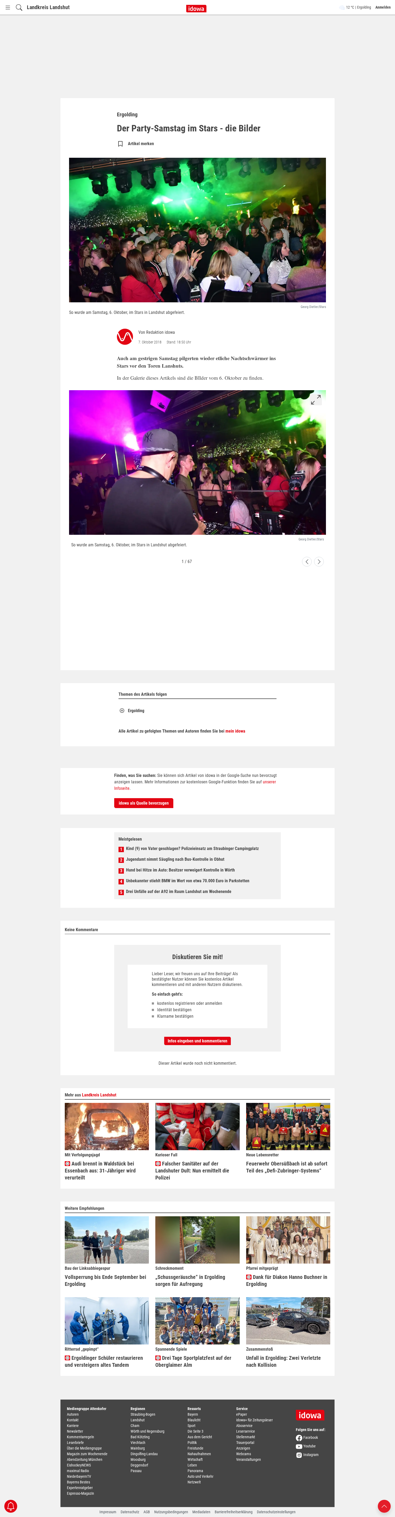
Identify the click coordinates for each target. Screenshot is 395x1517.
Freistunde (195, 1448)
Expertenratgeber (80, 1488)
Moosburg (138, 1459)
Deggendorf (139, 1465)
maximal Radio (78, 1471)
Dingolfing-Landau (144, 1454)
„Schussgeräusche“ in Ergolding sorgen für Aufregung (190, 1280)
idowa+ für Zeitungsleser (254, 1420)
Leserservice (245, 1431)
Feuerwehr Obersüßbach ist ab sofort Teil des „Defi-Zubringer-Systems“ (286, 1167)
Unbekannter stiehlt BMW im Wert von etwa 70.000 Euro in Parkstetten (187, 880)
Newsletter (75, 1431)
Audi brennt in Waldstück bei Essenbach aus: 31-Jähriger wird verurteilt (100, 1170)
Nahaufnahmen (199, 1454)
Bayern (193, 1414)
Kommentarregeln (80, 1437)
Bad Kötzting (140, 1437)
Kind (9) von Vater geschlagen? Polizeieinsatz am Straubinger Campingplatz (192, 848)
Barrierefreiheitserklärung (234, 1512)
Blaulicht (194, 1420)
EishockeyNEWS (79, 1465)
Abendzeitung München (84, 1459)
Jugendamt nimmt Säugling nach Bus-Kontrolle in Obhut (175, 859)
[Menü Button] (7, 7)
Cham (135, 1425)
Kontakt (72, 1420)
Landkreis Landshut (48, 7)
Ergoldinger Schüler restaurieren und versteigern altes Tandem (104, 1361)
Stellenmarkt (245, 1437)
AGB (146, 1512)
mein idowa (235, 731)
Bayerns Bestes (78, 1482)
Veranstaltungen (248, 1459)
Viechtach (138, 1442)
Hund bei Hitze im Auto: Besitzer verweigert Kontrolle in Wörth (180, 870)
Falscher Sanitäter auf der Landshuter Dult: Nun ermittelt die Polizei (192, 1170)
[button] (307, 561)
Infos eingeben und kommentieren (197, 1040)
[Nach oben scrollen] (384, 1505)
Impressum (107, 1512)
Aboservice (244, 1425)
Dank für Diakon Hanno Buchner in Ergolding (286, 1280)
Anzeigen (243, 1448)
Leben (192, 1465)
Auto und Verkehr (200, 1476)
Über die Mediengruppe (84, 1448)
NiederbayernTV (79, 1476)
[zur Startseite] (312, 1413)
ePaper (241, 1414)
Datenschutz (130, 1512)
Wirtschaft (195, 1459)
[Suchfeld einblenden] (19, 7)
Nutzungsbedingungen (171, 1512)
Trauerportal (245, 1442)
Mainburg (138, 1448)
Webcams (243, 1454)
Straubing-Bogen (143, 1414)
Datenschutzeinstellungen (276, 1512)
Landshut (138, 1420)
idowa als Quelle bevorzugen (144, 803)
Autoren (73, 1414)
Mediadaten (201, 1512)
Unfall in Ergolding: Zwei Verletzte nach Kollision (283, 1361)
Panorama (195, 1471)
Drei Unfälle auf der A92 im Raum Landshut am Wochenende (178, 891)
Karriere (73, 1425)
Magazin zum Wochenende (87, 1454)
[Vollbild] (316, 399)
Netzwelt (194, 1482)
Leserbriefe (75, 1442)
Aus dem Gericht (200, 1437)
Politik (192, 1442)
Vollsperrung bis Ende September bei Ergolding (105, 1280)
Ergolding (136, 710)
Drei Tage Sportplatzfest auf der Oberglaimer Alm (193, 1361)
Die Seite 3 (195, 1431)
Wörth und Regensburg (147, 1431)
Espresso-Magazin (80, 1493)
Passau (136, 1471)
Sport (191, 1425)
